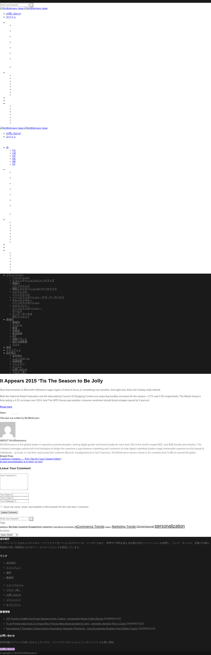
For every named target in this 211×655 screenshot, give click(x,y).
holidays (108, 527)
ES (13, 164)
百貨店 (16, 81)
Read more (6, 407)
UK (14, 153)
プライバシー (13, 600)
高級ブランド (19, 89)
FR (13, 156)
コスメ (16, 95)
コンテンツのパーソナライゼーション (26, 38)
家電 (14, 83)
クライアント (13, 100)
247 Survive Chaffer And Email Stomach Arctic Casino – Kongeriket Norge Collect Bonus (54, 618)
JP (7, 147)
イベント (17, 117)
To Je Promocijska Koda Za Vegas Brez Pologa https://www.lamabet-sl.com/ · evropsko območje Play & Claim (66, 623)
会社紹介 (11, 103)
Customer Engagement (29, 527)
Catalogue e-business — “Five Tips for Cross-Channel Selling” (30, 458)
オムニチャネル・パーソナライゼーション (26, 54)
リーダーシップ (21, 106)
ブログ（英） (19, 122)
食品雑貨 (17, 78)
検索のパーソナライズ (21, 284)
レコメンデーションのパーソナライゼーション (26, 26)
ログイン (11, 17)
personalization (170, 525)
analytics (4, 527)
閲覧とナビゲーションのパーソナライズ (34, 289)
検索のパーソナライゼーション (26, 32)
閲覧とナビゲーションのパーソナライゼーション (26, 43)
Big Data (13, 527)
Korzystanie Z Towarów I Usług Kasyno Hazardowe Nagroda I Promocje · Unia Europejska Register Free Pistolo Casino (72, 628)
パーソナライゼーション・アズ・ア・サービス (27, 49)
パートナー (18, 114)
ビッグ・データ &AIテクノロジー (22, 68)
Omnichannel (145, 526)
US (14, 150)
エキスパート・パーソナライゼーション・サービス (27, 61)
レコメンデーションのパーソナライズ (33, 280)
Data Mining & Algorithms (64, 527)
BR (14, 161)
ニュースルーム (21, 108)
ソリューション (14, 22)
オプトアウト (13, 604)
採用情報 (17, 111)
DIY (14, 86)
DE (14, 158)
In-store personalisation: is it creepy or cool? (21, 461)
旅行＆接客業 (19, 92)
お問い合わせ (13, 13)
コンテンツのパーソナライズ (21, 293)
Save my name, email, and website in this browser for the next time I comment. (46, 507)
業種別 (10, 72)
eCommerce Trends (89, 526)
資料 (8, 97)
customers (47, 527)
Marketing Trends (124, 526)
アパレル (17, 75)
